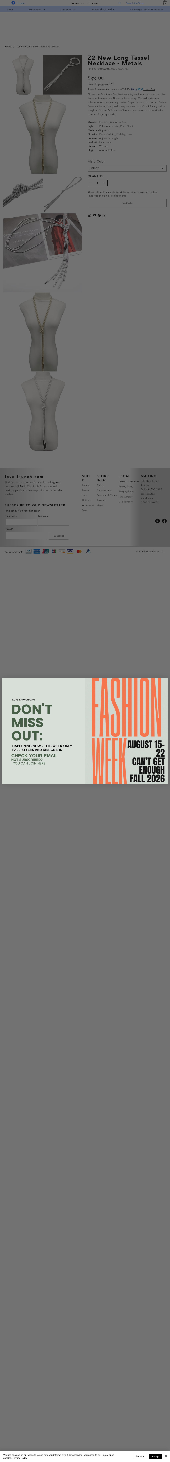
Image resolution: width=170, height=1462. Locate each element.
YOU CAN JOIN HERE (29, 763)
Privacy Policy (20, 1458)
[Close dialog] (164, 682)
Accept (155, 1456)
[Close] (166, 1456)
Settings (140, 1456)
